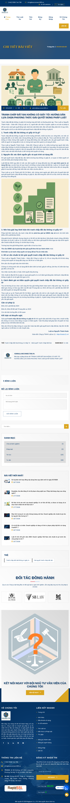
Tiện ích (30, 18)
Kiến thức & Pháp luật (45, 731)
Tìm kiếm (61, 4)
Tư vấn (66, 343)
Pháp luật (35, 449)
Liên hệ (40, 751)
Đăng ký (40, 18)
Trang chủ (7, 18)
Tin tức (35, 455)
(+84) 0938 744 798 (14, 2)
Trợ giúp (40, 734)
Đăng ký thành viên (44, 740)
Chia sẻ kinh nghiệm (35, 444)
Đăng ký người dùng (44, 743)
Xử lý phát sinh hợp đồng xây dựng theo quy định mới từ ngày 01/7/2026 (34, 480)
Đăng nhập (51, 18)
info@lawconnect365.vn (36, 2)
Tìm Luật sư (42, 728)
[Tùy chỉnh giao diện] (67, 781)
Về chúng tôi (63, 18)
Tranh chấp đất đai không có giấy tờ (17, 343)
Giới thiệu (41, 717)
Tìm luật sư (19, 18)
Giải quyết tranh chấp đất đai (41, 343)
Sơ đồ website (45, 4)
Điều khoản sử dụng (44, 720)
